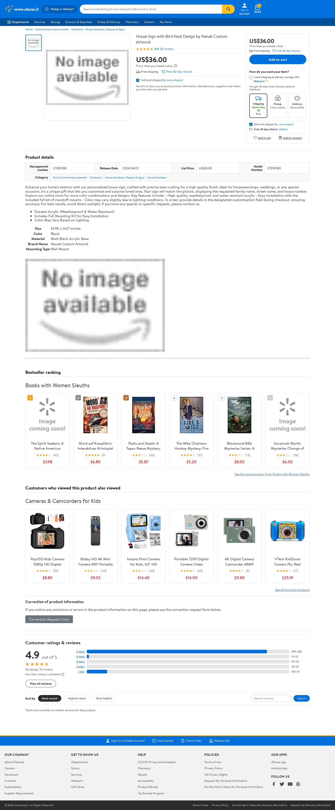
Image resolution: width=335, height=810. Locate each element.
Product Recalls (148, 787)
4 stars (80, 656)
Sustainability (13, 787)
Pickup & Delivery (108, 22)
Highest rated (76, 698)
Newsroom (11, 774)
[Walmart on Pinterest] (298, 784)
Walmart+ (77, 781)
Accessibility (146, 781)
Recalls (142, 774)
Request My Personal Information (225, 781)
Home (29, 29)
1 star (81, 671)
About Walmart (14, 762)
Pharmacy (132, 22)
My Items (166, 22)
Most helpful (104, 698)
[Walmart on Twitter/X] (281, 784)
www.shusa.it (175, 80)
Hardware (77, 29)
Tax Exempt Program (151, 793)
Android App (279, 768)
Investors (10, 781)
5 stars (80, 651)
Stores (75, 768)
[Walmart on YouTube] (290, 784)
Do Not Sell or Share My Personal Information (233, 787)
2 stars (80, 666)
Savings (55, 22)
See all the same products (292, 590)
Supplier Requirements (19, 793)
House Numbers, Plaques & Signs (104, 29)
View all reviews (41, 683)
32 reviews (166, 49)
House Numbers (157, 177)
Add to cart (278, 59)
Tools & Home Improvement (52, 29)
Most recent (49, 698)
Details (283, 129)
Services (39, 22)
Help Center (165, 741)
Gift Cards (77, 787)
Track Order (194, 741)
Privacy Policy (213, 768)
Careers (149, 22)
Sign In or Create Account (128, 741)
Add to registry (292, 138)
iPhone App (278, 762)
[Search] (228, 9)
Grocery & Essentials (78, 22)
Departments (20, 22)
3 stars (80, 661)
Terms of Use (212, 762)
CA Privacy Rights (215, 774)
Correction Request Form (49, 619)
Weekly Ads (221, 741)
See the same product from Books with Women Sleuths (272, 474)
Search (301, 698)
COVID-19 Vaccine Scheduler (157, 762)
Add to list (264, 138)
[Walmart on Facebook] (273, 784)
